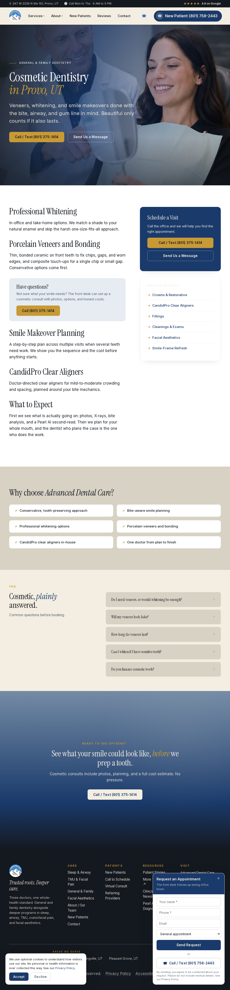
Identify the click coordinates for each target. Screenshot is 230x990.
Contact (74, 924)
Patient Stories (154, 872)
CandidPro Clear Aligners (173, 305)
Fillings (158, 316)
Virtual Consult (116, 886)
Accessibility (146, 973)
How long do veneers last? (129, 634)
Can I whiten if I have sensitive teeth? (136, 651)
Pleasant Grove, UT (123, 958)
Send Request (189, 945)
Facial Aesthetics (166, 337)
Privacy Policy (118, 973)
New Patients (78, 917)
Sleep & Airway (79, 872)
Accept (19, 977)
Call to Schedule (117, 879)
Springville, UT (92, 958)
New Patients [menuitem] (80, 16)
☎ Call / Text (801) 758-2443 (188, 963)
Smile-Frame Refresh (169, 348)
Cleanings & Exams (168, 327)
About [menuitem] (57, 16)
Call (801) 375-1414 (38, 311)
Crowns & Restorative (169, 295)
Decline (40, 977)
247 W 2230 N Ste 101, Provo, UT (34, 3)
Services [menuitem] (36, 16)
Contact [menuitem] (124, 16)
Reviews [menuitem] (104, 16)
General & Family (81, 891)
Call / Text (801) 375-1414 (36, 137)
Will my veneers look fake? (130, 617)
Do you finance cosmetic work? (132, 669)
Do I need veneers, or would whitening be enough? (146, 599)
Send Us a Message (90, 137)
